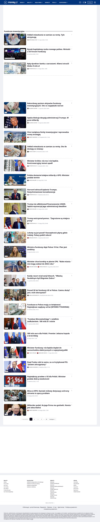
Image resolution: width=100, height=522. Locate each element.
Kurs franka (6, 487)
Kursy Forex (76, 488)
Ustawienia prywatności (50, 509)
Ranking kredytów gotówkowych (56, 486)
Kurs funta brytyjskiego (8, 491)
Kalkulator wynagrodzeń (32, 485)
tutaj (32, 519)
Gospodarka (62, 2)
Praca (54, 2)
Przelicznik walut (7, 490)
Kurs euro (6, 485)
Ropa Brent (76, 490)
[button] (84, 2)
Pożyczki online (53, 492)
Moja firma (38, 2)
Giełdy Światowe (77, 491)
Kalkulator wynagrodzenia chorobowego (35, 482)
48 (46, 419)
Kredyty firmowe (53, 495)
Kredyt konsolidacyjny (54, 483)
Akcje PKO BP (76, 483)
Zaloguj (90, 2)
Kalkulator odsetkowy (31, 487)
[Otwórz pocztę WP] (80, 2)
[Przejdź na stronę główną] (5, 3)
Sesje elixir (76, 487)
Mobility (47, 2)
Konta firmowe (53, 498)
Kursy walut (6, 483)
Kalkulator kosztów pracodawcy (33, 483)
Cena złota (76, 482)
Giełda (22, 2)
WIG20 (75, 485)
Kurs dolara (6, 488)
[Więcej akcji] (72, 34)
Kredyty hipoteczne (54, 489)
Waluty (29, 2)
